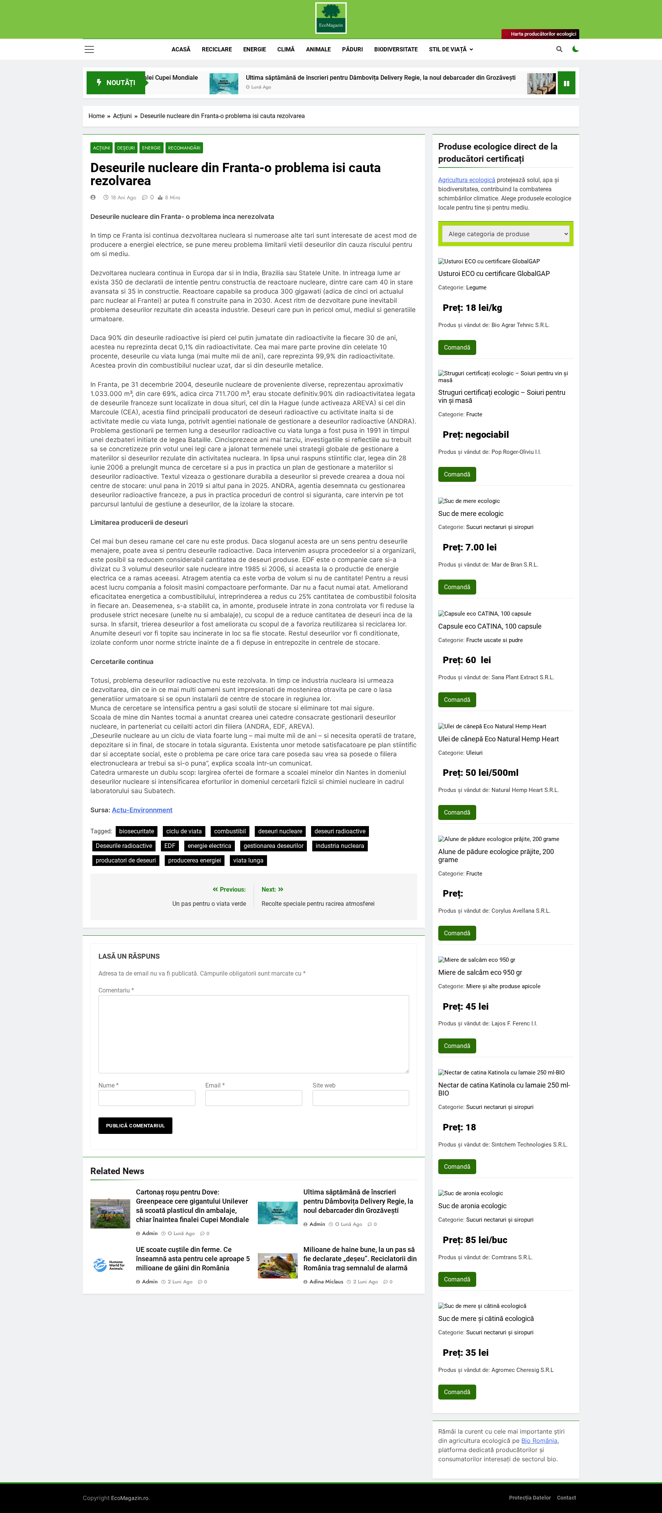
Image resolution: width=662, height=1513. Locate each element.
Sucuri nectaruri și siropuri (500, 527)
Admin (150, 1233)
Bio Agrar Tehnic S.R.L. (521, 325)
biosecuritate (136, 831)
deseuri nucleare (280, 831)
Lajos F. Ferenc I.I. (514, 1023)
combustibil (230, 831)
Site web (324, 1085)
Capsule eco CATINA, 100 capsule (490, 626)
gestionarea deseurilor (273, 845)
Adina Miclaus (326, 1281)
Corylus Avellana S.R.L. (521, 910)
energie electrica (209, 845)
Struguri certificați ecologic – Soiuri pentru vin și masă (501, 396)
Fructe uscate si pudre (494, 640)
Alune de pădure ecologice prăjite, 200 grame (496, 856)
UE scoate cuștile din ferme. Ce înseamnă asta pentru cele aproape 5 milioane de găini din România (193, 1259)
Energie (254, 49)
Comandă (457, 347)
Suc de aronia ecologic (472, 1206)
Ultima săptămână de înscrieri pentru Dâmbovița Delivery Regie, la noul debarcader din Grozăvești (333, 77)
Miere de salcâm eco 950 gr (480, 972)
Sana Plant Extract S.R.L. (523, 677)
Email (215, 1085)
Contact (566, 1498)
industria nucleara (340, 845)
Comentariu (116, 990)
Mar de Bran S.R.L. (515, 564)
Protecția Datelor (530, 1498)
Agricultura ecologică (466, 180)
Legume (476, 287)
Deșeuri (126, 148)
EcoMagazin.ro (129, 1498)
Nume (108, 1085)
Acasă (181, 49)
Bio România (539, 1440)
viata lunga (248, 860)
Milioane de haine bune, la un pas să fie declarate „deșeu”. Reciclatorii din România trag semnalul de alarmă (360, 1259)
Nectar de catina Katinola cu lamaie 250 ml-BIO (504, 1089)
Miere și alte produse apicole (503, 986)
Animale (318, 49)
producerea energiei (194, 860)
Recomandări (184, 148)
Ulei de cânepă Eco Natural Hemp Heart (498, 739)
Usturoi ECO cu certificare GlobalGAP (494, 273)
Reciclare (217, 49)
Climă (286, 49)
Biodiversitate (396, 49)
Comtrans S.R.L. (512, 1257)
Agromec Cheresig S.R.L (523, 1370)
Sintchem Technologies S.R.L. (530, 1144)
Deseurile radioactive (124, 845)
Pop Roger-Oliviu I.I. (516, 451)
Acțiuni (101, 148)
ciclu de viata (184, 831)
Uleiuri (474, 752)
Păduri (352, 49)
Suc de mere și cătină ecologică (486, 1318)
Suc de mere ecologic (470, 513)
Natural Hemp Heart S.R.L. (525, 790)
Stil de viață (448, 49)
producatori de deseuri (126, 860)
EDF (169, 845)
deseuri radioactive (340, 831)
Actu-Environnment (142, 810)
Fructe (474, 414)
